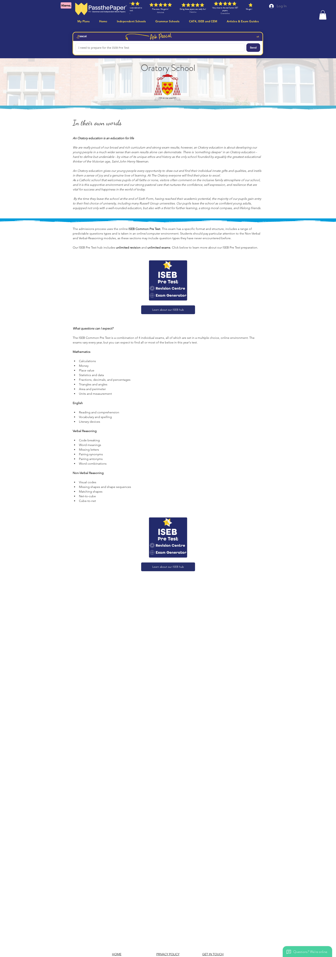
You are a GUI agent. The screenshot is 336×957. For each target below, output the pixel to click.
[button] (323, 15)
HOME (116, 954)
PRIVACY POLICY (167, 954)
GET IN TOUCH (213, 954)
